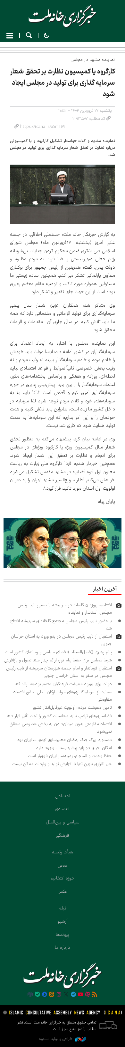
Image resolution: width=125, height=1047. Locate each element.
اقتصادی (63, 808)
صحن (63, 865)
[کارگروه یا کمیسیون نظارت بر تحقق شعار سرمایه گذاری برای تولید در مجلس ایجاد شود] (62, 194)
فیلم (63, 908)
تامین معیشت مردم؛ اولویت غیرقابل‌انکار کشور (72, 707)
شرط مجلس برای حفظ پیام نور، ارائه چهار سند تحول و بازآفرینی (58, 660)
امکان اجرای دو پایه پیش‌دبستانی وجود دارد (74, 747)
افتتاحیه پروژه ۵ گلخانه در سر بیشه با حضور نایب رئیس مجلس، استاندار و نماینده (65, 608)
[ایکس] (66, 994)
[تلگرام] (73, 994)
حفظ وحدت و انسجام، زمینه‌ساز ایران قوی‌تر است (70, 755)
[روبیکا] (30, 994)
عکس (62, 891)
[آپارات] (87, 994)
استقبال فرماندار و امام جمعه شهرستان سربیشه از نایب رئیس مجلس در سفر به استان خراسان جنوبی (59, 672)
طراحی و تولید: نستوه (56, 1038)
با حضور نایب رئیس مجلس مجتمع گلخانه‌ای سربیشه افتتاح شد (61, 624)
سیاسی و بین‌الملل (62, 822)
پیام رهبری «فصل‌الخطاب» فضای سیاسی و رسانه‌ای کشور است (58, 652)
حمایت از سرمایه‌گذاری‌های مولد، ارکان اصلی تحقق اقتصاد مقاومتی (62, 695)
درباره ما (62, 947)
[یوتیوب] (80, 994)
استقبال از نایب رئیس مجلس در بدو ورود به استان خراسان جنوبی (61, 640)
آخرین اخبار (105, 589)
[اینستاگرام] (59, 994)
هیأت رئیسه (62, 852)
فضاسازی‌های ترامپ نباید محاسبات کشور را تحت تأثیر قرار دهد (58, 715)
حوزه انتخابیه (62, 878)
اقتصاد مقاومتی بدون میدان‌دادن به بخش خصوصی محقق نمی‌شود (61, 727)
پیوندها (63, 934)
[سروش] (44, 994)
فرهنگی (62, 835)
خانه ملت (62, 16)
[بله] (37, 994)
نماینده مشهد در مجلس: (92, 59)
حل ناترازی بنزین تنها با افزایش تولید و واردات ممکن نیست (62, 763)
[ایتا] (51, 994)
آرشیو (62, 921)
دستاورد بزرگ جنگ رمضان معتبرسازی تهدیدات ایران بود (64, 739)
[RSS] (94, 994)
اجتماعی (62, 796)
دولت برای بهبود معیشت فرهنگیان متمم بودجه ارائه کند (63, 683)
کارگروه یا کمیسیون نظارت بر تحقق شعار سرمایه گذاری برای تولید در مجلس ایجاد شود (62, 83)
